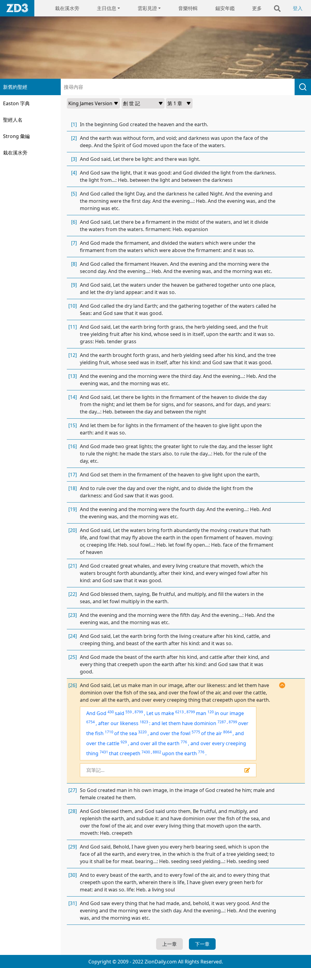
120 (210, 711)
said (119, 713)
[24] (72, 636)
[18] (72, 488)
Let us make (160, 713)
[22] (72, 594)
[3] (74, 159)
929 (124, 742)
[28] (72, 811)
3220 (142, 732)
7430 (146, 752)
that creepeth (124, 753)
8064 (227, 732)
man (201, 713)
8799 (139, 711)
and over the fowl (170, 733)
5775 (196, 732)
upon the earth (179, 753)
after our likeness (118, 723)
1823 (144, 721)
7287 (221, 721)
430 (111, 711)
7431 (104, 752)
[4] (74, 172)
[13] (72, 376)
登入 (297, 8)
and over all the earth (154, 743)
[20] (72, 530)
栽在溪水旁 (67, 8)
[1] (74, 124)
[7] (74, 243)
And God (96, 713)
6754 (90, 721)
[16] (72, 446)
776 (184, 742)
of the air (211, 733)
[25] (72, 657)
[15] (72, 425)
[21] (72, 565)
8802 (157, 752)
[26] (72, 685)
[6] (74, 222)
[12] (72, 355)
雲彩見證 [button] (147, 8)
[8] (74, 264)
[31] (72, 903)
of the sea (125, 733)
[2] (74, 138)
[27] (72, 790)
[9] (74, 285)
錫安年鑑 (225, 8)
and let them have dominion (184, 723)
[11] (72, 326)
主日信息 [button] (106, 8)
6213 (179, 711)
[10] (72, 305)
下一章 (202, 944)
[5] (74, 193)
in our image (229, 713)
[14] (72, 397)
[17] (72, 474)
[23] (72, 615)
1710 (109, 732)
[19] (72, 509)
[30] (72, 875)
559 (128, 711)
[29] (72, 846)
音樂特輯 (188, 8)
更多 (257, 8)
